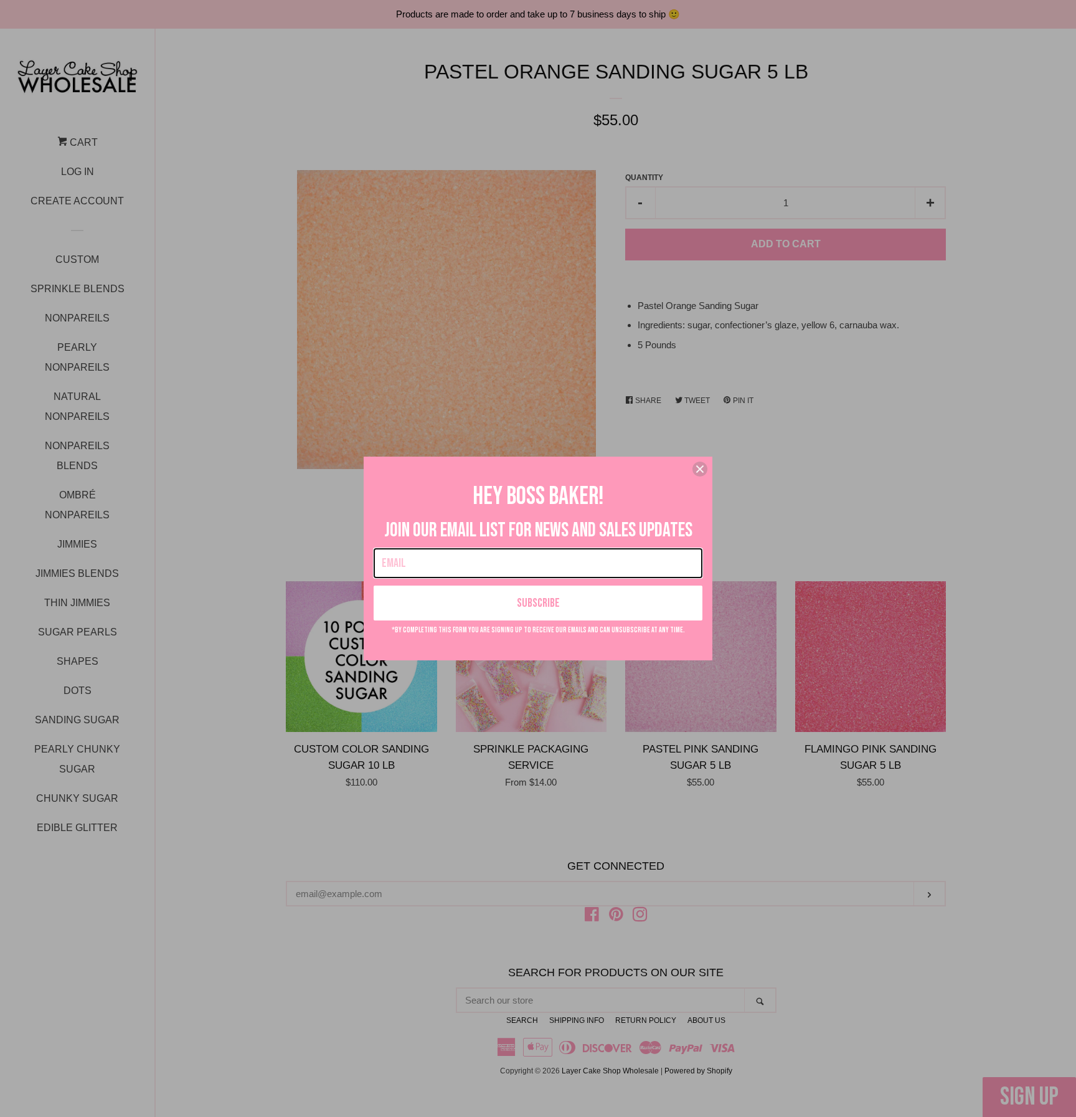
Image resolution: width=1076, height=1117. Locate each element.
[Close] (699, 469)
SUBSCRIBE (538, 603)
